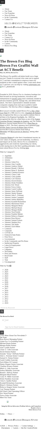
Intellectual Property (12, 243)
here (27, 148)
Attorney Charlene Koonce (14, 172)
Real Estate (9, 256)
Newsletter (20, 23)
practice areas (17, 99)
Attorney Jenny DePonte (13, 191)
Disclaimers (5, 428)
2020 (6, 282)
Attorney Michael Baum (13, 208)
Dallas (27, 107)
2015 (6, 293)
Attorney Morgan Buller (13, 210)
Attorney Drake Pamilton (14, 183)
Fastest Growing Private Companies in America (20, 120)
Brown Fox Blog (11, 46)
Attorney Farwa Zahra (13, 187)
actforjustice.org (34, 85)
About (7, 9)
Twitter (35, 27)
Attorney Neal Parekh (12, 212)
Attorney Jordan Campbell (14, 197)
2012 (6, 299)
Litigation (8, 249)
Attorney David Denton (13, 181)
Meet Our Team (5, 397)
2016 (6, 291)
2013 (6, 297)
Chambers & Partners (32, 113)
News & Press (10, 15)
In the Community (11, 17)
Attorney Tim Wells (12, 224)
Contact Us (9, 19)
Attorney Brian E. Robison (14, 170)
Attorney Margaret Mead (13, 206)
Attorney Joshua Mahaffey (14, 199)
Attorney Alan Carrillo (13, 164)
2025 (6, 272)
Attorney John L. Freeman (14, 195)
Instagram (27, 27)
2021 (6, 280)
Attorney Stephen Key (13, 222)
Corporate (8, 231)
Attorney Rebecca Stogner (14, 216)
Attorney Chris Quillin (13, 177)
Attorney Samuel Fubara (13, 220)
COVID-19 (9, 233)
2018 (6, 286)
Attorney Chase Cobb (12, 174)
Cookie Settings (27, 426)
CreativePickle (32, 428)
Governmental (10, 239)
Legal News (9, 247)
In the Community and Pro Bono (16, 241)
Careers (33, 23)
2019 (6, 284)
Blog (9, 23)
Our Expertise (10, 13)
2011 (6, 301)
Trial (6, 260)
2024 (6, 274)
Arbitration (8, 158)
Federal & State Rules (12, 235)
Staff (6, 258)
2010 (6, 303)
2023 (6, 276)
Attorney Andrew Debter (14, 166)
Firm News (9, 237)
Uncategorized (10, 262)
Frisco (35, 107)
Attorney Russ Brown (12, 218)
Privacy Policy (13, 426)
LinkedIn (9, 27)
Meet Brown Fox (35, 410)
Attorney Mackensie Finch (14, 204)
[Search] (2, 311)
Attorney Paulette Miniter (14, 214)
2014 (6, 295)
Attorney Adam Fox (12, 162)
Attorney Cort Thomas (13, 179)
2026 (6, 270)
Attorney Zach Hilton (12, 226)
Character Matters (6, 138)
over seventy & (19, 126)
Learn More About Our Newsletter (12, 335)
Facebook (17, 27)
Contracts (8, 229)
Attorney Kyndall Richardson (15, 202)
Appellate (8, 156)
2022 (6, 278)
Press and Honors (11, 254)
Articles (7, 160)
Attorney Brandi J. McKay (14, 168)
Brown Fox (14, 72)
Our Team (8, 11)
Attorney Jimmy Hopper (13, 193)
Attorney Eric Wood (12, 185)
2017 (6, 288)
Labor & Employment (12, 245)
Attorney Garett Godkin (13, 189)
